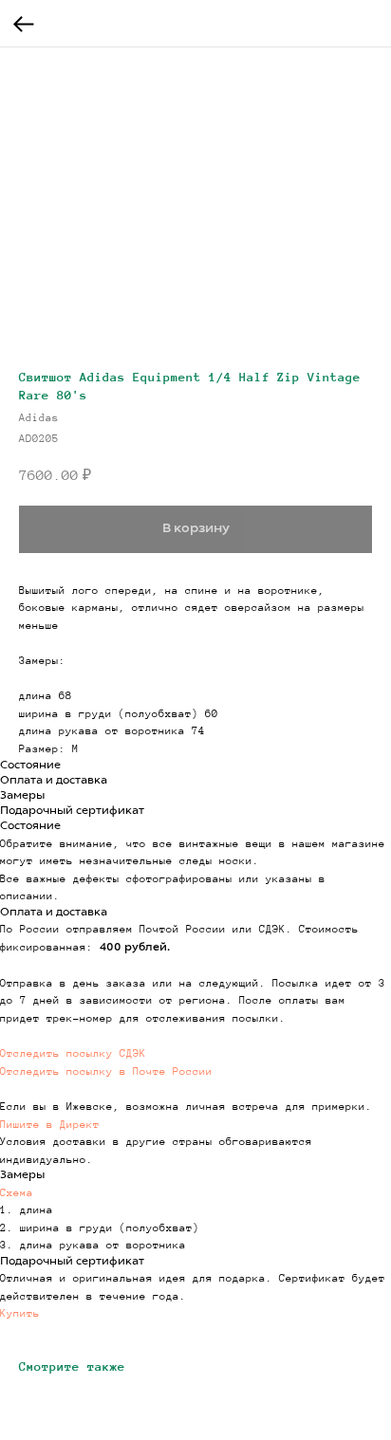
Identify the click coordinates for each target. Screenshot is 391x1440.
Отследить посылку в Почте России (106, 1071)
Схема (16, 1192)
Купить (20, 1313)
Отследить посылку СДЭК (73, 1053)
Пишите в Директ (50, 1124)
